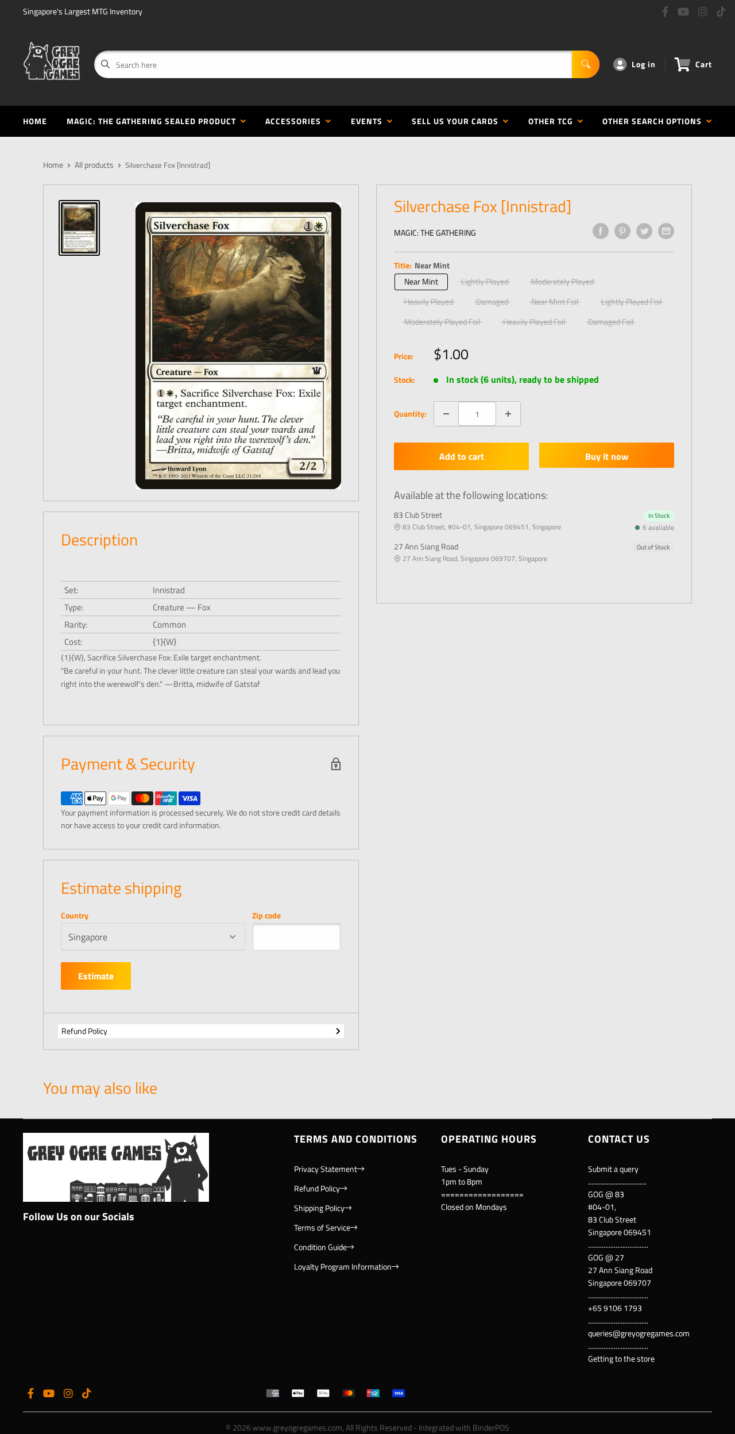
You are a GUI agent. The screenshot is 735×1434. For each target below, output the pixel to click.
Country (74, 916)
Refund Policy (84, 1031)
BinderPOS (491, 1427)
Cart (703, 64)
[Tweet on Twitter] (644, 231)
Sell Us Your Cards (457, 121)
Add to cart (461, 456)
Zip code (266, 916)
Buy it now (606, 456)
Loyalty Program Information (343, 1266)
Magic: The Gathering (435, 232)
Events (369, 121)
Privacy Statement (325, 1169)
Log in (644, 64)
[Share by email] (666, 231)
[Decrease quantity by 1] (446, 414)
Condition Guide (320, 1247)
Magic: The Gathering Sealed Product (154, 121)
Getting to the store (621, 1358)
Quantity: (410, 413)
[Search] (585, 64)
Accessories (295, 121)
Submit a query (613, 1169)
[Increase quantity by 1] (508, 414)
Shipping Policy (319, 1208)
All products (94, 165)
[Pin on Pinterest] (622, 231)
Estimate (96, 976)
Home (35, 121)
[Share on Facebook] (601, 231)
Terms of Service (322, 1227)
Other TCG (553, 121)
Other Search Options (654, 121)
